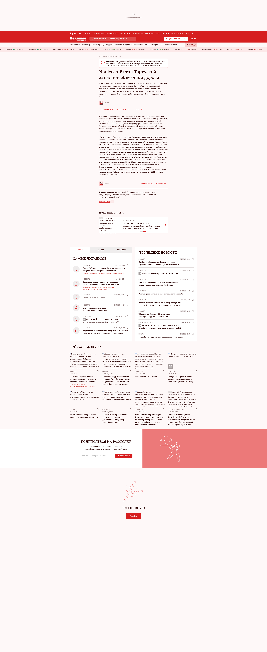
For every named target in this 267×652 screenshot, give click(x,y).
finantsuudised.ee (124, 33)
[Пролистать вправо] (166, 225)
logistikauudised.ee (177, 33)
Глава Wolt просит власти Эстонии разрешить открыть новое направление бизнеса (83, 379)
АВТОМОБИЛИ (104, 56)
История (154, 45)
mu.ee (187, 33)
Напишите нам (171, 45)
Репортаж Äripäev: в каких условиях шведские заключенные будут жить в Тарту (180, 379)
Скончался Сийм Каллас (94, 298)
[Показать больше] (192, 33)
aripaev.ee (88, 33)
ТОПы (146, 45)
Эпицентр (86, 45)
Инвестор (96, 45)
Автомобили (104, 202)
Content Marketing (176, 409)
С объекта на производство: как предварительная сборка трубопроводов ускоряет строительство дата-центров (141, 225)
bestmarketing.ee (98, 33)
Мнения (118, 45)
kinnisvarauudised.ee (162, 33)
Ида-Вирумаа (107, 45)
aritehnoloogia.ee (137, 33)
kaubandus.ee (149, 33)
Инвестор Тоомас (146, 322)
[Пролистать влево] (120, 225)
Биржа (141, 334)
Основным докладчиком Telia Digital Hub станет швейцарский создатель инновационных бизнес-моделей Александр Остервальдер (181, 419)
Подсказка (138, 45)
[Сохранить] (127, 265)
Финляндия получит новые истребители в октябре (161, 294)
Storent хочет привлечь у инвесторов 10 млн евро (161, 337)
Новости (86, 265)
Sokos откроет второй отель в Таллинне (160, 273)
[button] (97, 456)
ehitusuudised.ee (111, 33)
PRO (161, 45)
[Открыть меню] (79, 33)
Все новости (75, 45)
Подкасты (127, 45)
